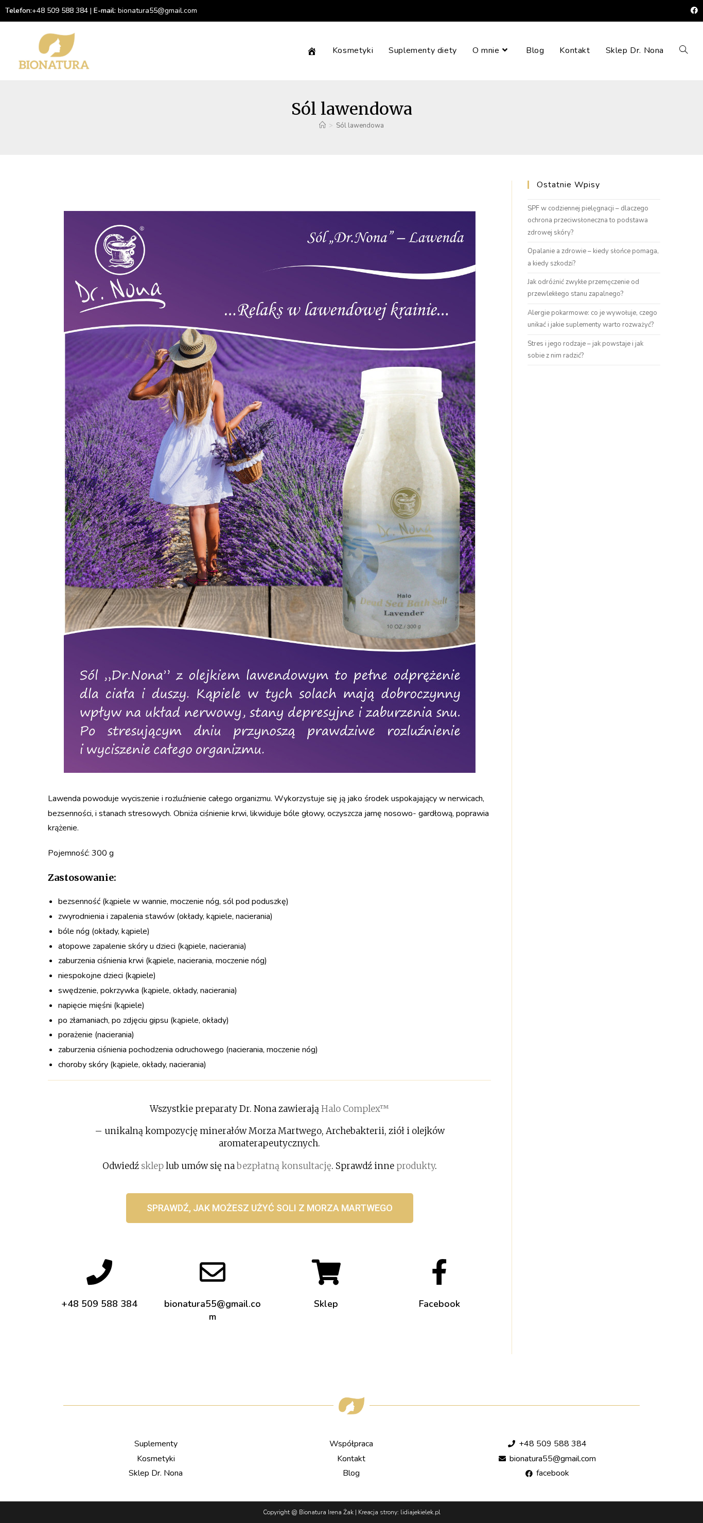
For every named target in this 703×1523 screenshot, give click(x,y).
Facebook (439, 1304)
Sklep (326, 1304)
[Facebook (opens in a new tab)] (693, 11)
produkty (415, 1166)
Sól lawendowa (360, 125)
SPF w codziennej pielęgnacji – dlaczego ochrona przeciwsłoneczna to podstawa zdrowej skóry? (588, 220)
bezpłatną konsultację (284, 1166)
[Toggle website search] (683, 51)
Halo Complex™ (355, 1108)
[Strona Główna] (322, 125)
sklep (152, 1166)
